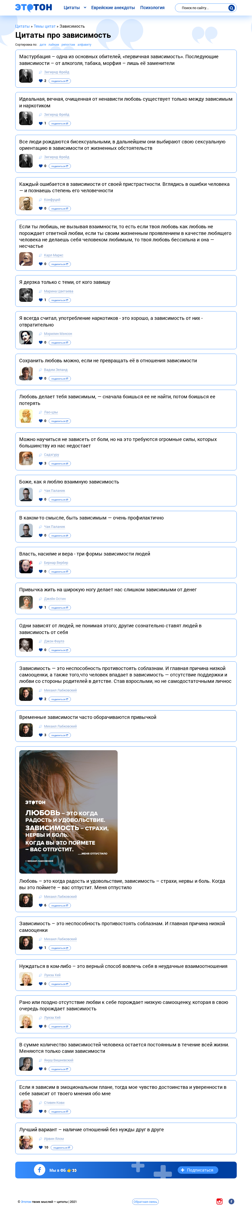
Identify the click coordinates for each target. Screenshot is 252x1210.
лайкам (53, 44)
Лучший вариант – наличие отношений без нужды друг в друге (91, 1129)
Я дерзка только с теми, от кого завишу (64, 282)
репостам (68, 44)
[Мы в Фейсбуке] (231, 1201)
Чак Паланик (54, 490)
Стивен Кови (54, 1102)
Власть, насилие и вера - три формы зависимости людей (84, 553)
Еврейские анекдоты (113, 7)
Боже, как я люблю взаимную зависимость (69, 481)
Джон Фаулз (54, 641)
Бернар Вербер (56, 562)
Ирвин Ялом (54, 1138)
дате (43, 44)
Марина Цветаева (58, 291)
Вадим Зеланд (56, 369)
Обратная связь (145, 1201)
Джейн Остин (55, 598)
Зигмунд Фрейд (56, 72)
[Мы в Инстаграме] (219, 1201)
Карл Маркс (53, 255)
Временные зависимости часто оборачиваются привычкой (87, 717)
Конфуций (52, 199)
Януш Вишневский (58, 1060)
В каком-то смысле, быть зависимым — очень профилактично (91, 517)
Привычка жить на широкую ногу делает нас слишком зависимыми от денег (108, 589)
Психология (152, 7)
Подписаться (200, 1170)
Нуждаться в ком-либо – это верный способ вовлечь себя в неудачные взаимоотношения (123, 966)
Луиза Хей (52, 975)
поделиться (58, 81)
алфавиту (84, 44)
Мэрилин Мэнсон (58, 333)
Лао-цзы (51, 412)
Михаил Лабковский (60, 690)
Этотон (26, 1202)
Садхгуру (51, 454)
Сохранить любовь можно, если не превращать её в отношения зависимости (108, 360)
